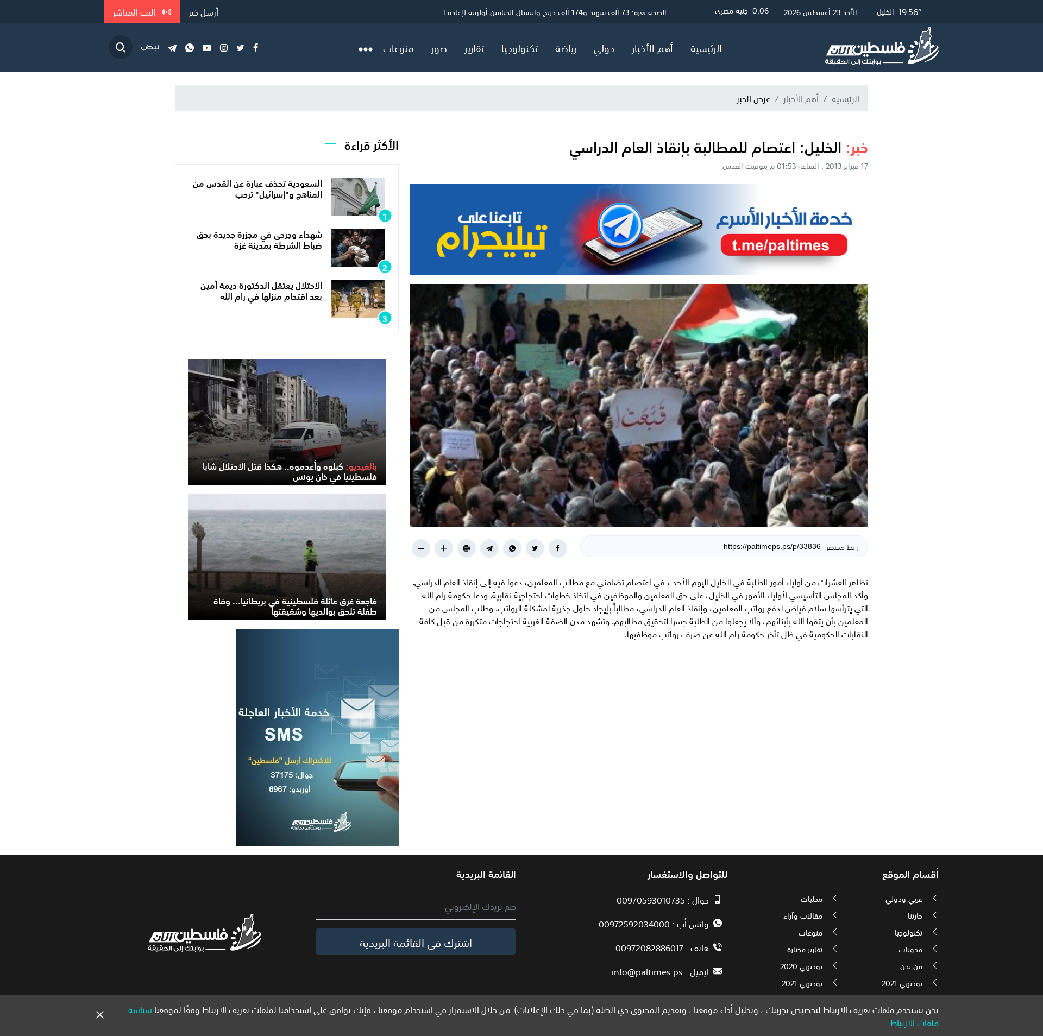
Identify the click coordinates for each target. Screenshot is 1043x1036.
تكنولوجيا (519, 47)
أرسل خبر (203, 11)
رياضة (565, 47)
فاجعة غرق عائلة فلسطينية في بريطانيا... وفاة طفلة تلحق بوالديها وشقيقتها (295, 605)
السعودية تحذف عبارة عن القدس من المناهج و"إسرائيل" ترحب (257, 187)
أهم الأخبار (652, 47)
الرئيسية (706, 47)
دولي (604, 47)
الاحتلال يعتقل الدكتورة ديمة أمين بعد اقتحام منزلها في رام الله (261, 290)
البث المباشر (135, 11)
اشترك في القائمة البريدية (416, 941)
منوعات (398, 47)
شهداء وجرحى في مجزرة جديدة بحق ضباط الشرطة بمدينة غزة (259, 238)
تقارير (474, 47)
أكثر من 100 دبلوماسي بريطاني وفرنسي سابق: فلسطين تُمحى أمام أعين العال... (543, 11)
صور (439, 47)
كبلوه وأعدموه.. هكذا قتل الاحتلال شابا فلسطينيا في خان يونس (290, 470)
